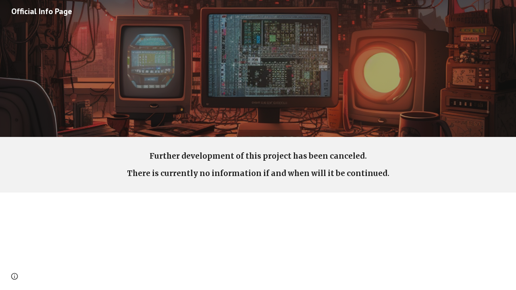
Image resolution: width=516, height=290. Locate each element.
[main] (258, 165)
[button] (14, 276)
